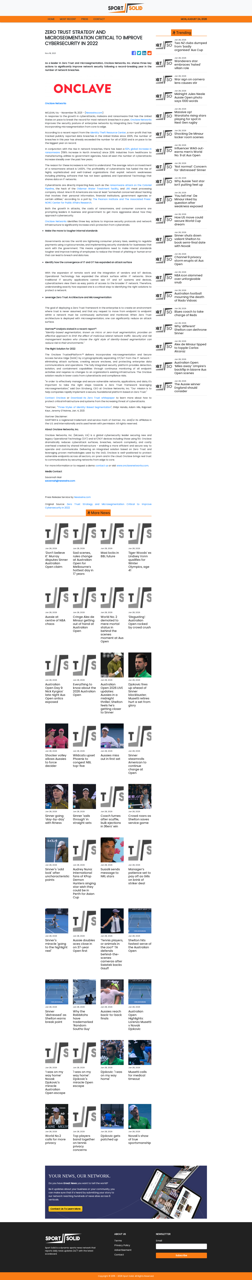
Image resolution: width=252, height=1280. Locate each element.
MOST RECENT (68, 19)
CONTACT (99, 19)
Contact (119, 1254)
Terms (118, 1240)
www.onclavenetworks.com (132, 465)
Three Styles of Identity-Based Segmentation (84, 407)
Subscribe (181, 1255)
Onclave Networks (141, 119)
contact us (102, 465)
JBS (127, 188)
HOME (51, 19)
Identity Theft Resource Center (108, 132)
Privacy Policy (122, 1245)
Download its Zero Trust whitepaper (92, 397)
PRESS (84, 19)
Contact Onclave (55, 397)
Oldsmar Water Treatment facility (97, 188)
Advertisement (123, 1250)
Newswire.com (94, 112)
